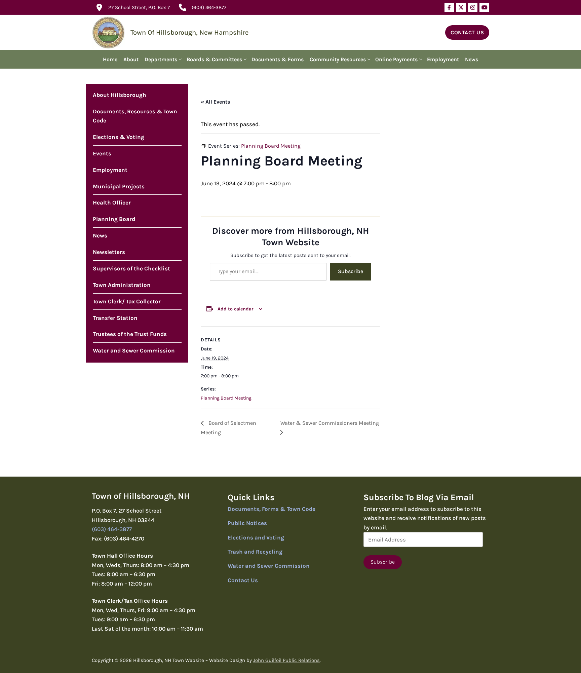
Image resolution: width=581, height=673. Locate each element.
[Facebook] (449, 7)
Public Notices (247, 523)
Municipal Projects (119, 186)
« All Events (215, 102)
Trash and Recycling (255, 551)
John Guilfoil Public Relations (286, 660)
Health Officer (112, 202)
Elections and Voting (256, 537)
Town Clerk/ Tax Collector (127, 301)
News (100, 235)
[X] (461, 7)
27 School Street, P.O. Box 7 (139, 7)
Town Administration (122, 285)
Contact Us (467, 32)
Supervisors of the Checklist (131, 268)
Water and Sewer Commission (134, 350)
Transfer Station (115, 317)
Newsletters (109, 252)
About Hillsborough (119, 94)
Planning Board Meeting (226, 398)
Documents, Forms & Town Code (271, 509)
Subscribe (350, 271)
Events (102, 153)
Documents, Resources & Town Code (135, 116)
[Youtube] (484, 7)
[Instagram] (472, 7)
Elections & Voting (118, 137)
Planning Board (114, 219)
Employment (110, 169)
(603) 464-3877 (209, 7)
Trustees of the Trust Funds (130, 334)
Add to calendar (236, 309)
